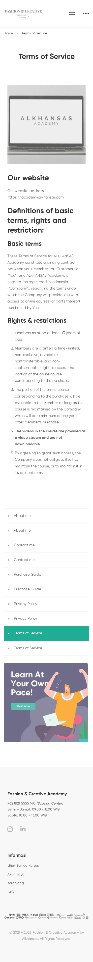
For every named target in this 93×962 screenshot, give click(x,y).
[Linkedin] (23, 829)
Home (8, 33)
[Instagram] (10, 829)
